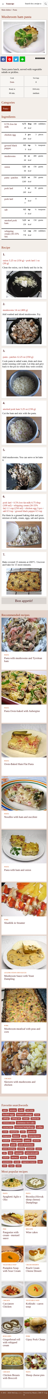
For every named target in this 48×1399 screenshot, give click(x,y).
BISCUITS (29, 1229)
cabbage (6, 1118)
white (18, 1166)
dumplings (14, 1132)
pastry (27, 1140)
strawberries (7, 1162)
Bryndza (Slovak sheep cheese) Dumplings (35, 1199)
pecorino (37, 1141)
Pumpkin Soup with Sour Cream (12, 1269)
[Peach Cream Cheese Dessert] (35, 1254)
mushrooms (10, 156)
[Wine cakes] (35, 1218)
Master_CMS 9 (37, 1393)
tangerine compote (29, 1162)
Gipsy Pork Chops (35, 1339)
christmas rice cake (25, 1122)
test (40, 1161)
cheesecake (35, 1118)
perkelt (5, 1145)
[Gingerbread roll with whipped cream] (12, 1325)
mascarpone (34, 1136)
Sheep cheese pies (35, 1375)
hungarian (6, 1136)
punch (39, 1149)
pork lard (8, 188)
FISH (4, 1229)
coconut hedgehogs (24, 1127)
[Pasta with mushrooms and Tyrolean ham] (24, 634)
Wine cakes (32, 1232)
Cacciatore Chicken (8, 1305)
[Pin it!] (9, 59)
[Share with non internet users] (22, 59)
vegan (11, 1166)
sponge (23, 1157)
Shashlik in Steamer (14, 922)
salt (6, 209)
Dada (12, 82)
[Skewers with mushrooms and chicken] (24, 1058)
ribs (4, 1153)
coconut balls (7, 1127)
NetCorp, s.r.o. (17, 1393)
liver (23, 1136)
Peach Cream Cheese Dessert (33, 1269)
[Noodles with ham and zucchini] (24, 793)
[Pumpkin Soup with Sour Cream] (12, 1254)
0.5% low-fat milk (22, 502)
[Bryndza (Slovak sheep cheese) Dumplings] (35, 1182)
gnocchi (31, 1131)
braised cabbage (24, 1114)
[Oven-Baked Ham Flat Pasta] (24, 740)
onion (7, 167)
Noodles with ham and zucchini (20, 817)
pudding (21, 1149)
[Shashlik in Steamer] (24, 899)
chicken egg (10, 134)
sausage (19, 1153)
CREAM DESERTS (32, 1265)
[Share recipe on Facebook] (3, 59)
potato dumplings (9, 1149)
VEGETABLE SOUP (9, 1265)
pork (13, 1144)
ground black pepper (10, 146)
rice (10, 1153)
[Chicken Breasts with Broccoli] (12, 1361)
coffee (40, 1127)
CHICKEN (7, 1079)
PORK (6, 920)
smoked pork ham (11, 409)
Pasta (15, 10)
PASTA (6, 655)
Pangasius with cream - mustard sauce (11, 1235)
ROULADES (7, 1336)
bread (37, 1115)
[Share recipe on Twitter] (16, 59)
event (23, 1132)
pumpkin (30, 1149)
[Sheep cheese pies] (35, 1361)
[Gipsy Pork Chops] (35, 1325)
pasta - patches (11, 177)
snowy (15, 1157)
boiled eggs (8, 1114)
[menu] (3, 4)
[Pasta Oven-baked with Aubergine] (24, 687)
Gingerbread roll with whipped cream (11, 1342)
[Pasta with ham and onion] (24, 846)
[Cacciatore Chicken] (12, 1290)
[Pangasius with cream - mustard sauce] (12, 1218)
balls (21, 1110)
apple (5, 1110)
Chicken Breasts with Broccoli (11, 1376)
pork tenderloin (26, 1144)
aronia (13, 1110)
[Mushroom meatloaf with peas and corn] (24, 1005)
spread (32, 1157)
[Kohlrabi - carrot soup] (35, 1290)
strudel (17, 1162)
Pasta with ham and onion (17, 870)
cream (5, 1132)
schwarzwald (32, 1153)
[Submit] (45, 3)
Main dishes (6, 10)
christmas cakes (8, 1123)
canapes (25, 1118)
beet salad (29, 1110)
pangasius (17, 1140)
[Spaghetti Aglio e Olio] (12, 1182)
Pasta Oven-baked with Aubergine (22, 711)
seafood (5, 1157)
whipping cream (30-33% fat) (11, 234)
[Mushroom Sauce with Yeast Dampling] (24, 952)
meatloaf (6, 1141)
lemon (16, 1136)
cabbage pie (16, 1118)
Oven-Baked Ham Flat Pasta (19, 764)
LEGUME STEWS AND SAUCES (15, 973)
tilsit (4, 1166)
